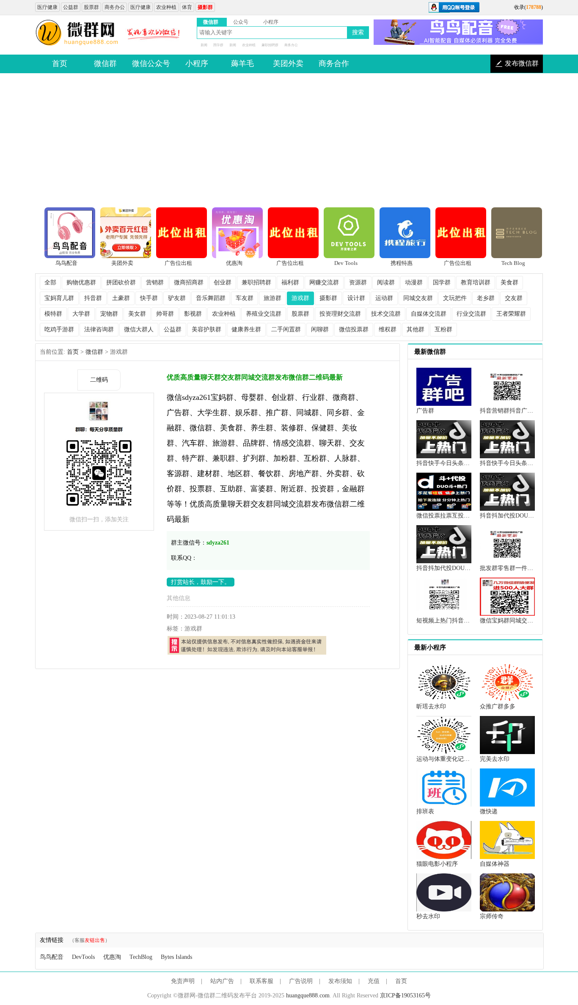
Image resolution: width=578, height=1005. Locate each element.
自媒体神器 (494, 864)
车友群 (244, 298)
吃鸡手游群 (59, 329)
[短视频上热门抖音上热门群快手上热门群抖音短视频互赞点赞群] (443, 596)
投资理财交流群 (340, 314)
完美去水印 (494, 759)
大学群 (81, 314)
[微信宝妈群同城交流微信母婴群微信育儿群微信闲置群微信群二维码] (507, 596)
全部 (50, 282)
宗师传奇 (492, 916)
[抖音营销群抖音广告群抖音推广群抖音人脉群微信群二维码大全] (507, 386)
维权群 (387, 329)
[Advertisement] (289, 141)
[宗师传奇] (507, 892)
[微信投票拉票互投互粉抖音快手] (443, 491)
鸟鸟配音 (51, 957)
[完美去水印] (507, 734)
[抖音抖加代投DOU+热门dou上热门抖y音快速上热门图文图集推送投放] (507, 491)
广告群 (425, 411)
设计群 (356, 298)
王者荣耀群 (511, 314)
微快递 (489, 811)
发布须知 (340, 981)
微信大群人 (139, 329)
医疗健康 (47, 7)
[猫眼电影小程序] (443, 839)
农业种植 (166, 7)
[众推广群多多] (507, 682)
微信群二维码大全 (77, 32)
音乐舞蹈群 (211, 298)
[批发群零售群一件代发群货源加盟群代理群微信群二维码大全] (507, 543)
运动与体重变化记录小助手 (451, 759)
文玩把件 (455, 298)
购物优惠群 (81, 282)
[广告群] (443, 386)
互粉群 (443, 329)
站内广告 (222, 981)
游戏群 (300, 298)
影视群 (193, 314)
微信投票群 (354, 329)
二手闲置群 (286, 329)
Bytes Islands (176, 957)
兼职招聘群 (269, 45)
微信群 (94, 352)
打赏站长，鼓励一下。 (200, 582)
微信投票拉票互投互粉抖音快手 (457, 515)
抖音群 (93, 298)
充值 (374, 981)
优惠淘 (112, 957)
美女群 (137, 314)
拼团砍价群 (121, 282)
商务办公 (115, 7)
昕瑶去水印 (431, 706)
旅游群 (272, 298)
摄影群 (328, 298)
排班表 (425, 811)
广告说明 (301, 981)
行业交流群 (471, 314)
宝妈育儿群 (59, 298)
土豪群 (121, 298)
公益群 (70, 7)
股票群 (91, 7)
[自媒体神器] (507, 839)
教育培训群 (475, 282)
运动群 (384, 298)
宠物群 (109, 314)
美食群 (509, 282)
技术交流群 (386, 314)
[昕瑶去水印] (443, 682)
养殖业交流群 (263, 314)
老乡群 (486, 298)
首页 (73, 352)
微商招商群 (189, 282)
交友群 (514, 298)
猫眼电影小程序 (437, 864)
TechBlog (140, 957)
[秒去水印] (443, 892)
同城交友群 (418, 298)
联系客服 (261, 981)
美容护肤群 (206, 329)
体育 (187, 7)
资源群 (358, 282)
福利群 (290, 282)
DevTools (83, 957)
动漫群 (414, 282)
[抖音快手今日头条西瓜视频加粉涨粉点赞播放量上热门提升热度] (443, 438)
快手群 (149, 298)
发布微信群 (522, 63)
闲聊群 (320, 329)
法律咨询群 (99, 329)
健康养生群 (246, 329)
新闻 (204, 45)
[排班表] (443, 787)
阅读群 (386, 282)
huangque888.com (308, 995)
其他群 (415, 329)
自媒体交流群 (428, 314)
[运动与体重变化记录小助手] (443, 734)
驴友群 (177, 298)
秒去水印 (428, 916)
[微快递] (507, 787)
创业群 (222, 282)
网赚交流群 (324, 282)
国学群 (218, 45)
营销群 (155, 282)
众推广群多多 (497, 706)
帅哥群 (165, 314)
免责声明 (183, 981)
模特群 (53, 314)
